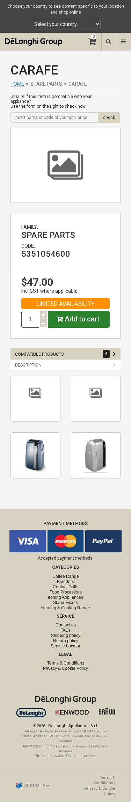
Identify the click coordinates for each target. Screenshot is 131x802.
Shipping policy (65, 635)
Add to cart (81, 319)
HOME (17, 84)
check (109, 117)
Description (28, 365)
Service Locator (65, 646)
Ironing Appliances (65, 597)
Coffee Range (65, 576)
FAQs (65, 630)
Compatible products (61, 354)
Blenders (65, 581)
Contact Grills (65, 586)
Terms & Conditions (65, 663)
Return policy (65, 640)
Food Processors (66, 592)
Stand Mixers (65, 602)
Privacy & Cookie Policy (65, 668)
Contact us (66, 625)
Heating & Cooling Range (65, 607)
